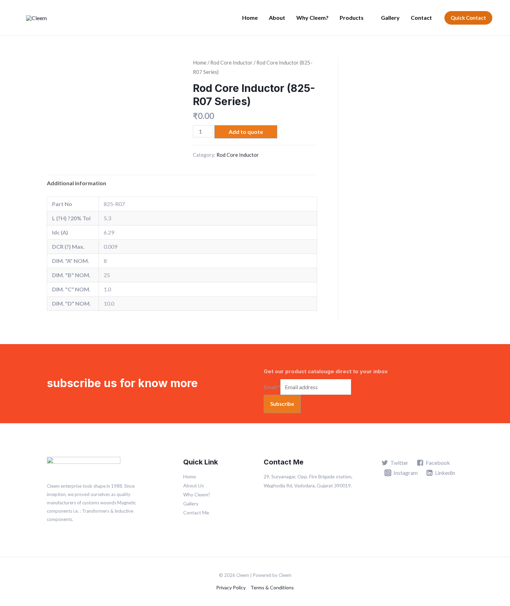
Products (352, 17)
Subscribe (282, 404)
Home (250, 17)
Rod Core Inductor (231, 62)
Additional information (76, 183)
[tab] (76, 183)
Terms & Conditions (272, 587)
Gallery (390, 17)
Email (272, 387)
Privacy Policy (231, 587)
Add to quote (246, 131)
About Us (193, 485)
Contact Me (196, 512)
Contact (421, 17)
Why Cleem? (312, 17)
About (277, 17)
